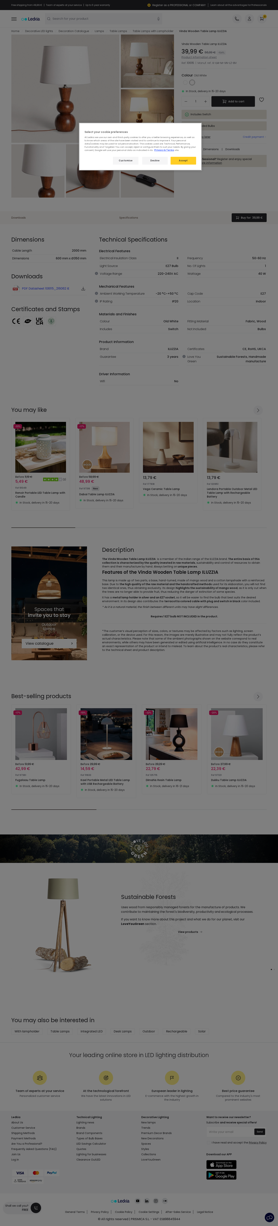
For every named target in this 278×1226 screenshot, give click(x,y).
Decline (154, 160)
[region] (140, 147)
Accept (183, 160)
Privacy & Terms (164, 150)
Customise (125, 160)
